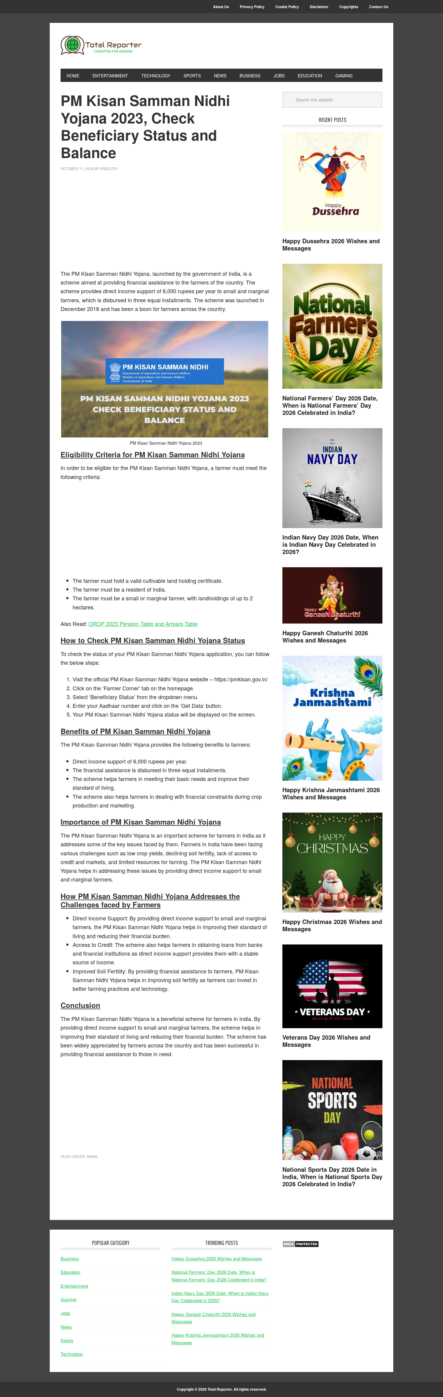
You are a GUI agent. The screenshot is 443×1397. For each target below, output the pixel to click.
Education (70, 1272)
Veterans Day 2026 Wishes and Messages (326, 1041)
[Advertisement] (166, 224)
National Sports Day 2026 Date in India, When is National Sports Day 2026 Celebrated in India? (332, 1176)
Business (70, 1258)
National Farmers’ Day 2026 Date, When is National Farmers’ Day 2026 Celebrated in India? (330, 405)
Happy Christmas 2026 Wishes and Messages (332, 925)
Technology (72, 1354)
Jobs (65, 1313)
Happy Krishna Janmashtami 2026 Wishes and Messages (331, 793)
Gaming (68, 1299)
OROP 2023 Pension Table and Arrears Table (143, 623)
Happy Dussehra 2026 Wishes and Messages (331, 244)
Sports (67, 1340)
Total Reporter (101, 46)
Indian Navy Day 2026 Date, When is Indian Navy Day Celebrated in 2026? (330, 544)
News (92, 1156)
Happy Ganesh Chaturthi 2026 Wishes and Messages (325, 636)
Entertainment (74, 1286)
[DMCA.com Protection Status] (300, 1246)
